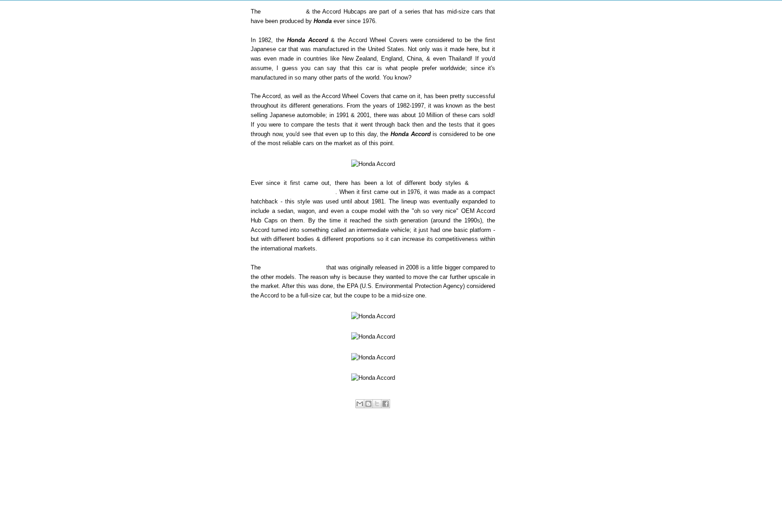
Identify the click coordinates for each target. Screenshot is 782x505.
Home (374, 441)
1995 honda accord (293, 413)
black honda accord (386, 413)
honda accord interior (372, 420)
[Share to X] (376, 403)
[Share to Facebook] (385, 403)
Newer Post (275, 441)
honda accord (426, 413)
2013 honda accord (339, 413)
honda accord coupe (467, 413)
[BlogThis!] (368, 403)
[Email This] (359, 403)
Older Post (472, 441)
